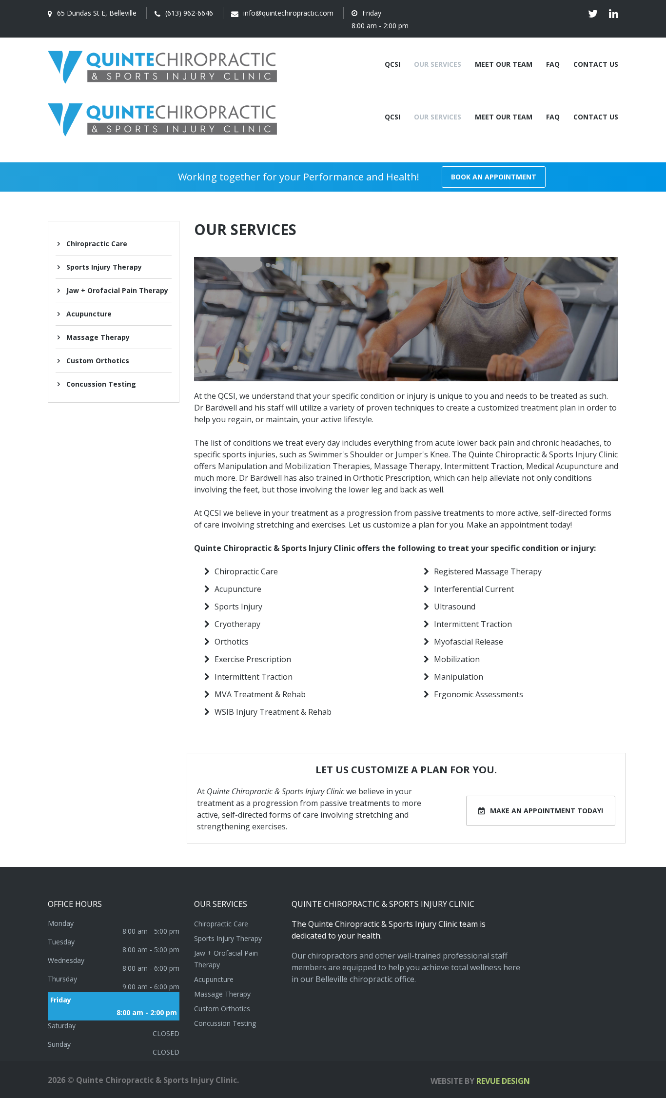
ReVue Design (480, 1081)
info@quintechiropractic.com (288, 13)
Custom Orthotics (97, 360)
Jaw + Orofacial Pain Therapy (117, 290)
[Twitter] (593, 13)
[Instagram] (613, 13)
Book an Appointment (493, 176)
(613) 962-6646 (189, 13)
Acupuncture (89, 313)
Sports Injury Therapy (104, 267)
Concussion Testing (101, 384)
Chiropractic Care (96, 243)
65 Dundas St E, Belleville (97, 13)
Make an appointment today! (546, 810)
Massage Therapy (98, 337)
